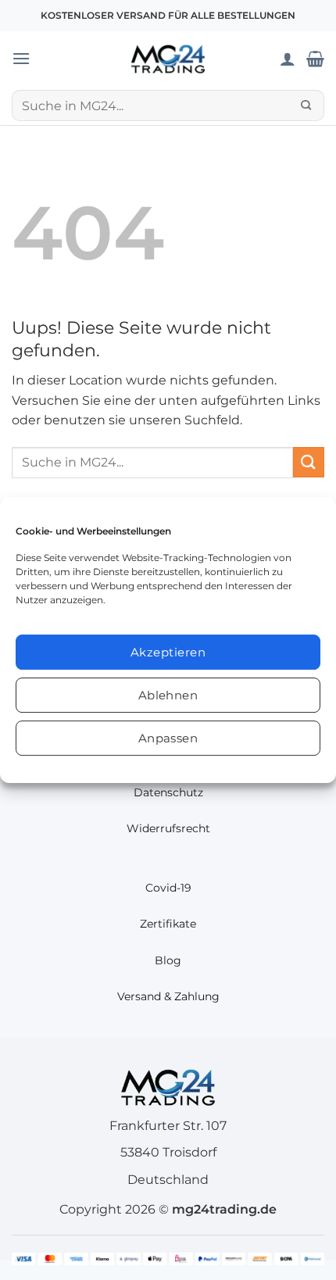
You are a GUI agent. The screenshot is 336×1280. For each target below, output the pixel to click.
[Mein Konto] (287, 58)
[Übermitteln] (306, 105)
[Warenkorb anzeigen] (315, 58)
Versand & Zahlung (168, 996)
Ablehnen (168, 695)
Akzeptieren (168, 652)
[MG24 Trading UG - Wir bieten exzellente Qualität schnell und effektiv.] (168, 58)
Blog (168, 960)
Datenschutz (168, 792)
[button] (21, 58)
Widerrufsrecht (168, 828)
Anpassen (168, 738)
